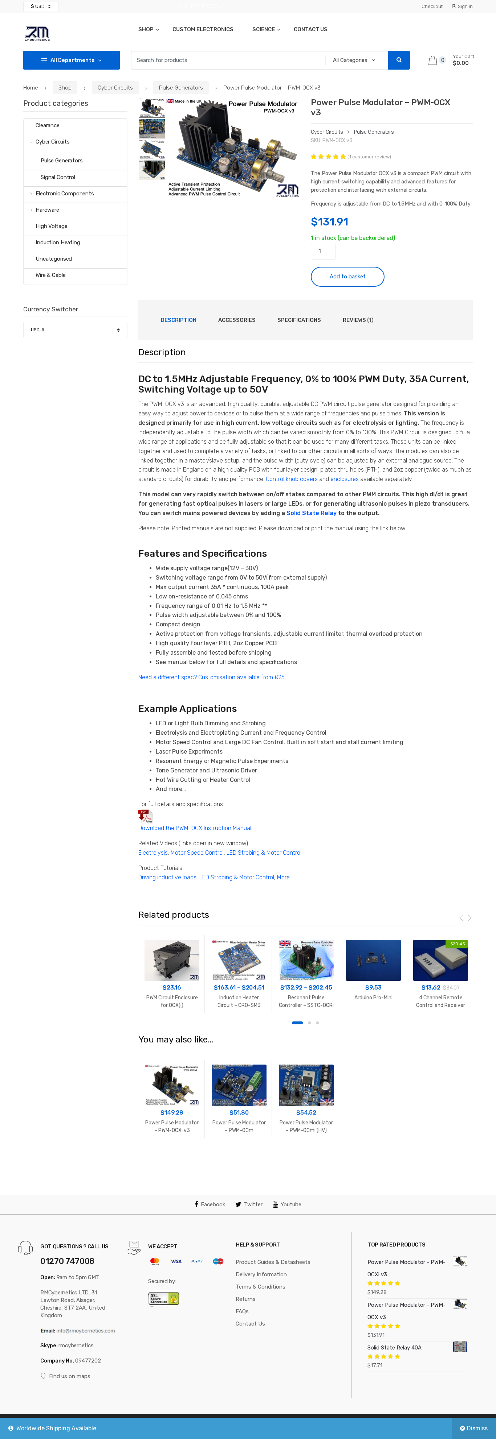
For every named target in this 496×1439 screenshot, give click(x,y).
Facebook (213, 1204)
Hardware (47, 210)
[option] (232, 148)
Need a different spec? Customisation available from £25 (211, 677)
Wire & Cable (50, 275)
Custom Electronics (202, 29)
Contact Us (311, 29)
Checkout (432, 6)
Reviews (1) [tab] (358, 320)
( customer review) (369, 156)
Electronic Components (65, 193)
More (283, 877)
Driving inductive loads (167, 877)
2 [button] (309, 1022)
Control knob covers (292, 479)
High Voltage (51, 226)
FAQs (242, 1311)
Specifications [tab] (299, 320)
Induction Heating (58, 242)
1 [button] (297, 1022)
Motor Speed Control (197, 852)
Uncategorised (54, 259)
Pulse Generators (181, 87)
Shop (146, 29)
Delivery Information (261, 1274)
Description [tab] (178, 320)
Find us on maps (69, 1376)
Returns (246, 1299)
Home (30, 87)
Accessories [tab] (237, 320)
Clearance (48, 125)
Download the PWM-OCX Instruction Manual (194, 828)
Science (263, 29)
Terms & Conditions (260, 1287)
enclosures (344, 479)
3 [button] (317, 1022)
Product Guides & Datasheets (273, 1262)
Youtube (291, 1204)
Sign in (465, 6)
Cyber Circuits (115, 87)
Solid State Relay (311, 513)
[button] (290, 189)
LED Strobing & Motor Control (264, 852)
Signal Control (58, 177)
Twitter (253, 1204)
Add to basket (348, 276)
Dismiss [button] (477, 1428)
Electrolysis (153, 852)
